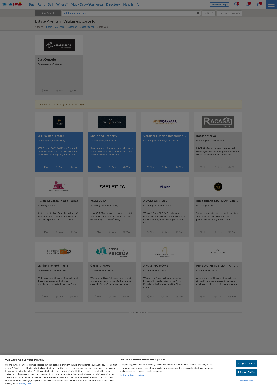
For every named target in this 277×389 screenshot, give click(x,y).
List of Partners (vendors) (132, 375)
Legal (29, 383)
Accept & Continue (246, 363)
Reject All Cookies (246, 372)
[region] (138, 372)
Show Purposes (246, 380)
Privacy (22, 383)
